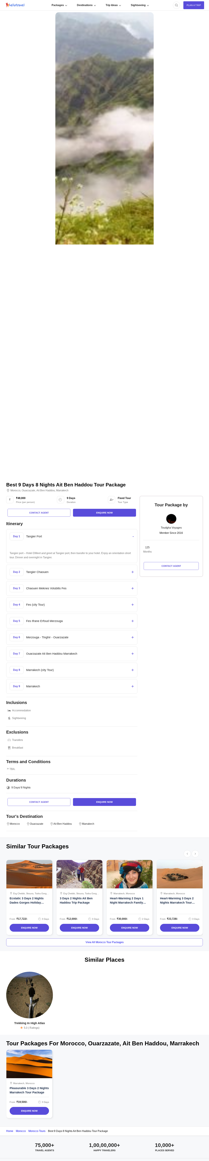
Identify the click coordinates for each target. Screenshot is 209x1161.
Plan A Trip (194, 5)
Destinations (85, 5)
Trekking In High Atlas (29, 1023)
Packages (58, 5)
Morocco (15, 490)
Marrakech (62, 490)
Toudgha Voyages (171, 527)
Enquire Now (29, 927)
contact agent (39, 512)
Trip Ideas (112, 5)
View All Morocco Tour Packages (105, 942)
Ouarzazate (28, 490)
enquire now (104, 512)
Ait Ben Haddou (45, 490)
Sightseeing (138, 5)
